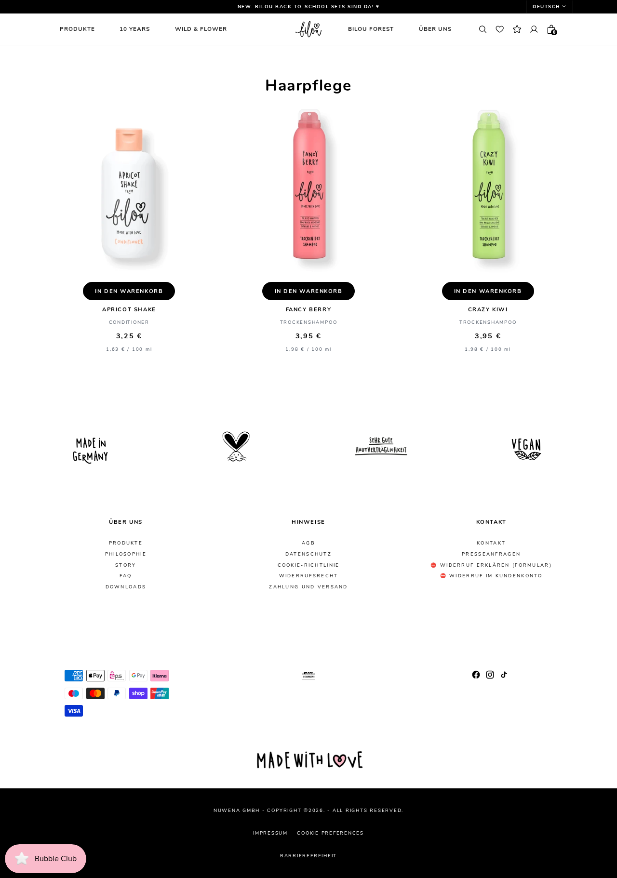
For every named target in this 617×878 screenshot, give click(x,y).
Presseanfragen (491, 554)
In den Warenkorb (129, 291)
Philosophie (126, 554)
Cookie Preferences (330, 833)
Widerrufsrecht (308, 576)
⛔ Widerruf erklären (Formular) (490, 565)
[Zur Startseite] (308, 29)
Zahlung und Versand (308, 587)
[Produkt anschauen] (129, 192)
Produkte (126, 543)
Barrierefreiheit (308, 855)
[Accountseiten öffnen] (534, 29)
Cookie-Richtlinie (309, 565)
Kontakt (491, 543)
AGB (308, 543)
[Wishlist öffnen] (500, 29)
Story (125, 565)
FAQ (126, 576)
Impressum (270, 833)
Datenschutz (308, 554)
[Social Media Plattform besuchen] (476, 674)
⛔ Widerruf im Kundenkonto (491, 576)
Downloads (126, 587)
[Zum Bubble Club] (517, 29)
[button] (549, 6)
